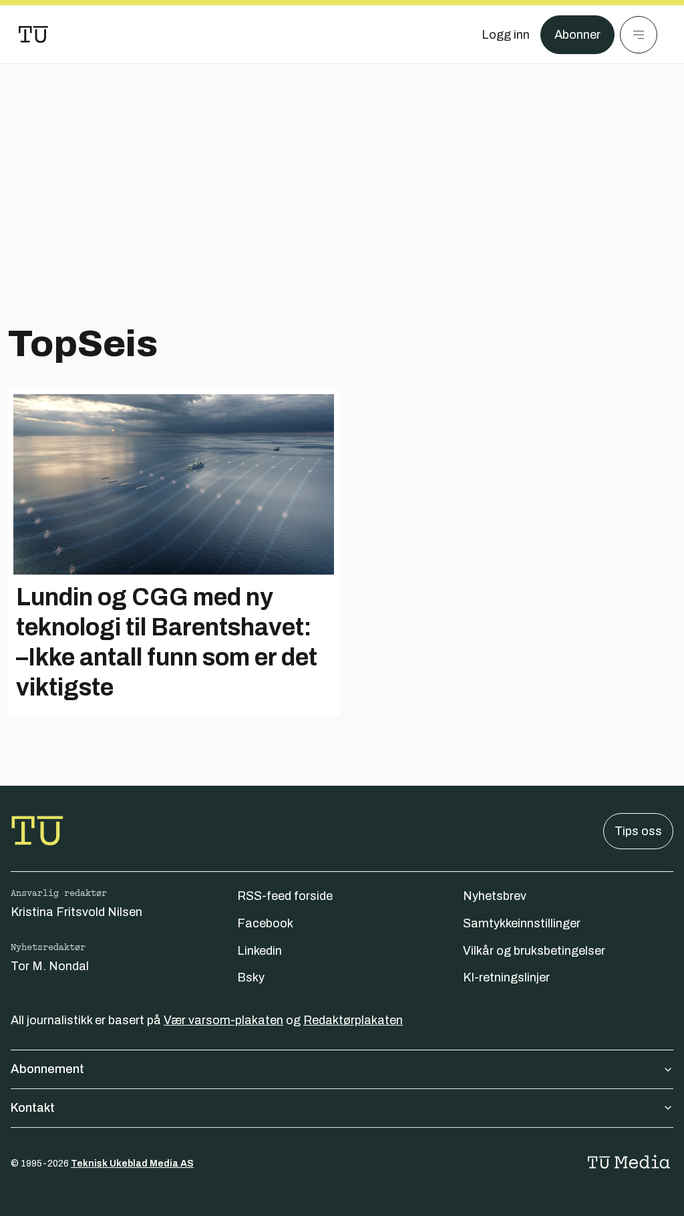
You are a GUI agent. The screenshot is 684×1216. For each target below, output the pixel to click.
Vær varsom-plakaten (223, 1020)
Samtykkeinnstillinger (521, 923)
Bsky (251, 977)
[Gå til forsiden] (33, 34)
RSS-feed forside (285, 896)
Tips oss (638, 831)
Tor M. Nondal (50, 966)
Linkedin (259, 950)
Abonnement (47, 1069)
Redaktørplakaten (353, 1020)
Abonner (577, 34)
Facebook (265, 923)
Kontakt (33, 1107)
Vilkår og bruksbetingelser (534, 950)
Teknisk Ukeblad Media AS (132, 1164)
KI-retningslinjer (506, 977)
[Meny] (638, 34)
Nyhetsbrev (494, 896)
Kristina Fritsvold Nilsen (76, 912)
